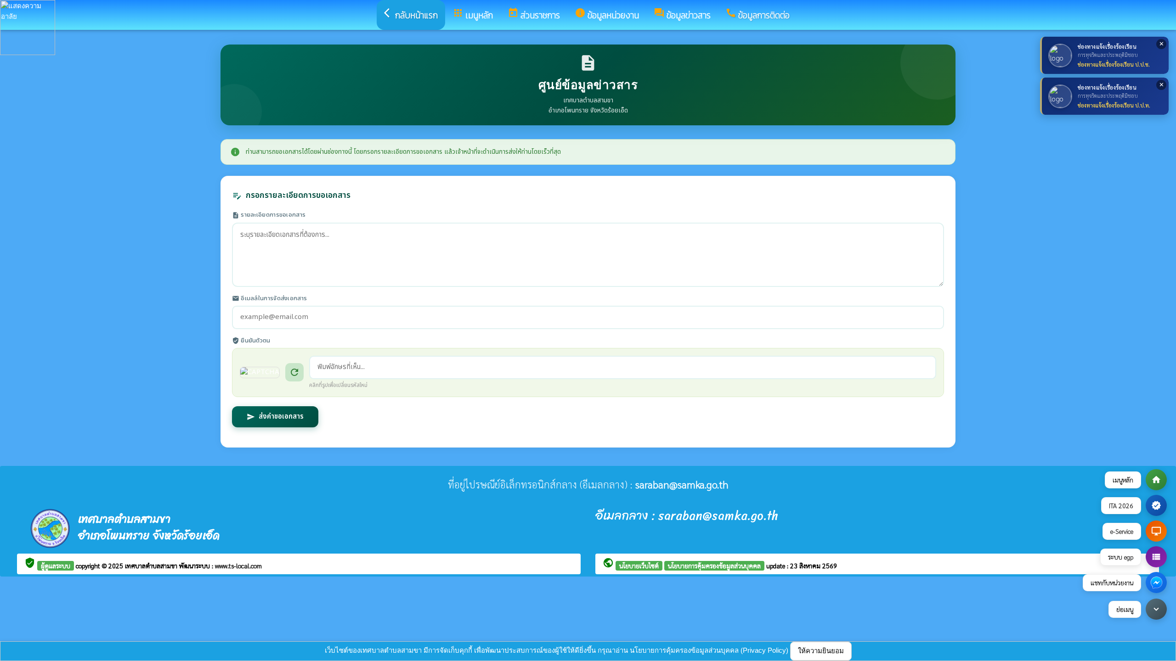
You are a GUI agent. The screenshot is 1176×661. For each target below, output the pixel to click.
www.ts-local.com (238, 565)
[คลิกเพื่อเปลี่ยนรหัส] (260, 372)
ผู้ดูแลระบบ (55, 565)
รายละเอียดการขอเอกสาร (268, 215)
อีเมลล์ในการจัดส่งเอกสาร (269, 298)
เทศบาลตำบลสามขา (152, 565)
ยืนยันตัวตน (251, 340)
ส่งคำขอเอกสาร (275, 416)
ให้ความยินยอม (821, 651)
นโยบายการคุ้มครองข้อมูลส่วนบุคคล (714, 565)
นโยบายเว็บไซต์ (639, 565)
